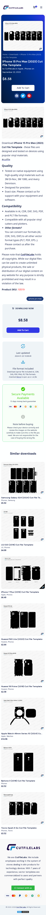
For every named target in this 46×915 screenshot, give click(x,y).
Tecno (10, 831)
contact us (30, 191)
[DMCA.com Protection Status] (23, 911)
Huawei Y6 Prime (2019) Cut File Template (21, 686)
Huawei (4, 642)
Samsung (11, 500)
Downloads (13, 54)
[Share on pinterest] (29, 95)
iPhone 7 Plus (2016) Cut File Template (20, 592)
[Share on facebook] (16, 95)
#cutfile (6, 159)
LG (2, 547)
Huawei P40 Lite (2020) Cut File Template (21, 639)
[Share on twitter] (23, 95)
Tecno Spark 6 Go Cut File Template (19, 828)
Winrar (18, 377)
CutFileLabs (10, 68)
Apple (20, 68)
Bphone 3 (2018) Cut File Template (18, 780)
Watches (10, 736)
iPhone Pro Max (34, 299)
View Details (23, 478)
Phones (28, 68)
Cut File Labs (21, 907)
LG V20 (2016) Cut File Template (17, 544)
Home (5, 54)
